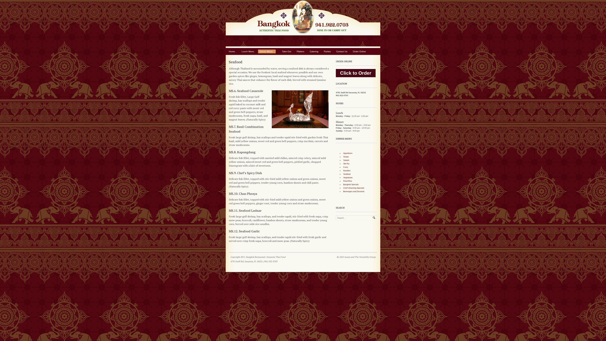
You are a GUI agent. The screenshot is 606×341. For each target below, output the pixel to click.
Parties (327, 51)
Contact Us (341, 51)
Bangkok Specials (351, 184)
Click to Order (355, 73)
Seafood (347, 174)
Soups (346, 157)
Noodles (347, 171)
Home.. (232, 51)
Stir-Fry (346, 164)
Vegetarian (348, 177)
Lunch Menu (248, 51)
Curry (345, 167)
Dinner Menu (265, 51)
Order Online (359, 51)
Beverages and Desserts (353, 191)
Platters (300, 51)
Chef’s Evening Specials (353, 188)
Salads (346, 160)
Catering (314, 51)
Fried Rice (347, 181)
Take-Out (286, 51)
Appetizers (347, 153)
